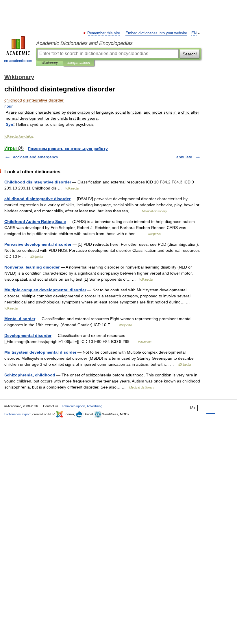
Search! (190, 54)
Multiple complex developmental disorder (45, 290)
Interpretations (78, 63)
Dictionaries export (17, 414)
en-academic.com (18, 61)
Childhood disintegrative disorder (37, 182)
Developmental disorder (27, 335)
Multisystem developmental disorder (40, 352)
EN (194, 33)
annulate (184, 157)
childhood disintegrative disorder (37, 198)
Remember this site (104, 33)
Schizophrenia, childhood (29, 375)
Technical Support (72, 406)
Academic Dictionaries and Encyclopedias (84, 43)
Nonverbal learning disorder (32, 267)
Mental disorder (19, 318)
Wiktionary (49, 63)
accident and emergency (35, 157)
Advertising (94, 406)
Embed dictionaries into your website (156, 33)
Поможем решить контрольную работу (68, 148)
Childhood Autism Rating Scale (35, 221)
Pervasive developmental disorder (37, 244)
